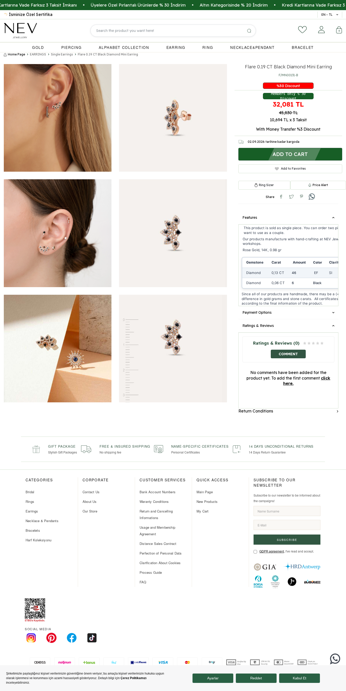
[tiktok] (92, 638)
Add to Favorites (293, 168)
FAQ (143, 582)
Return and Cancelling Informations (156, 514)
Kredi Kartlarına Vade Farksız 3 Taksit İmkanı (300, 5)
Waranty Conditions (154, 501)
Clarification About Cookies (160, 562)
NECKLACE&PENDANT (252, 47)
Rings (30, 501)
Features (249, 217)
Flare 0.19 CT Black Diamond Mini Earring (108, 54)
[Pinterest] (51, 638)
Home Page (16, 54)
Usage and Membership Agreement (157, 530)
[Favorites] (302, 29)
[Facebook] (71, 638)
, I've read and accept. (286, 551)
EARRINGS (38, 54)
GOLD (38, 47)
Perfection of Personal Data (160, 553)
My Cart (202, 511)
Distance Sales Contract (158, 543)
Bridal (30, 491)
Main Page (205, 491)
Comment (288, 354)
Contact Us (91, 491)
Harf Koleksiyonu (38, 540)
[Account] (321, 29)
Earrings (32, 511)
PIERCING (71, 47)
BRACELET (303, 47)
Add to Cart (290, 154)
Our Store (90, 511)
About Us (90, 501)
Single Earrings (62, 54)
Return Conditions (255, 410)
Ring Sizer (266, 185)
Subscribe (287, 540)
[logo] (20, 30)
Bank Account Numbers (158, 491)
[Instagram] (31, 638)
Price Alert (320, 185)
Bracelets (33, 530)
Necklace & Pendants (42, 520)
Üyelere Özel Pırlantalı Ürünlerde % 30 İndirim (110, 5)
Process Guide (151, 572)
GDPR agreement (271, 551)
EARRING (175, 47)
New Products (207, 501)
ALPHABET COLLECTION (124, 47)
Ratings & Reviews (258, 325)
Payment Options (257, 312)
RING (207, 47)
